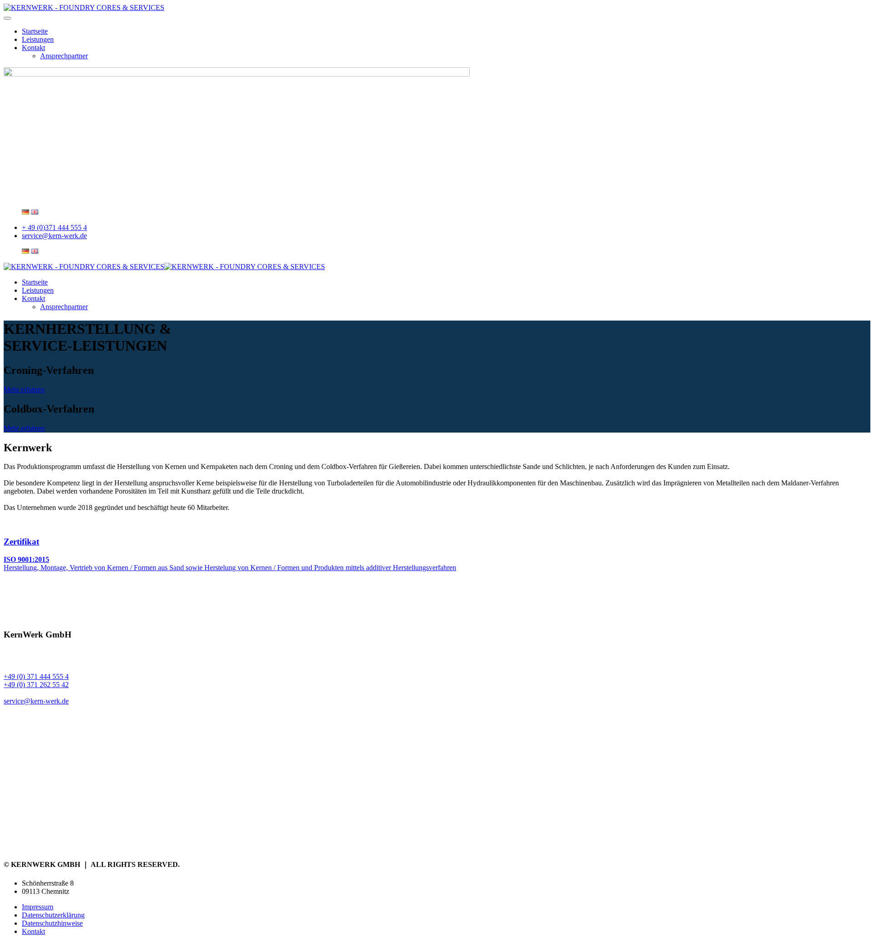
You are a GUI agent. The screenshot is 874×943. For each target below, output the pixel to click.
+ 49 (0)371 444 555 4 (54, 227)
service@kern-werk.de (54, 236)
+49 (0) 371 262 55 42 (36, 684)
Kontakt (33, 47)
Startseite (35, 31)
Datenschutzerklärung (53, 915)
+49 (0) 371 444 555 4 (36, 676)
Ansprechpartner (64, 56)
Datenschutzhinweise (52, 923)
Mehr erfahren (24, 389)
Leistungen (38, 39)
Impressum (37, 907)
